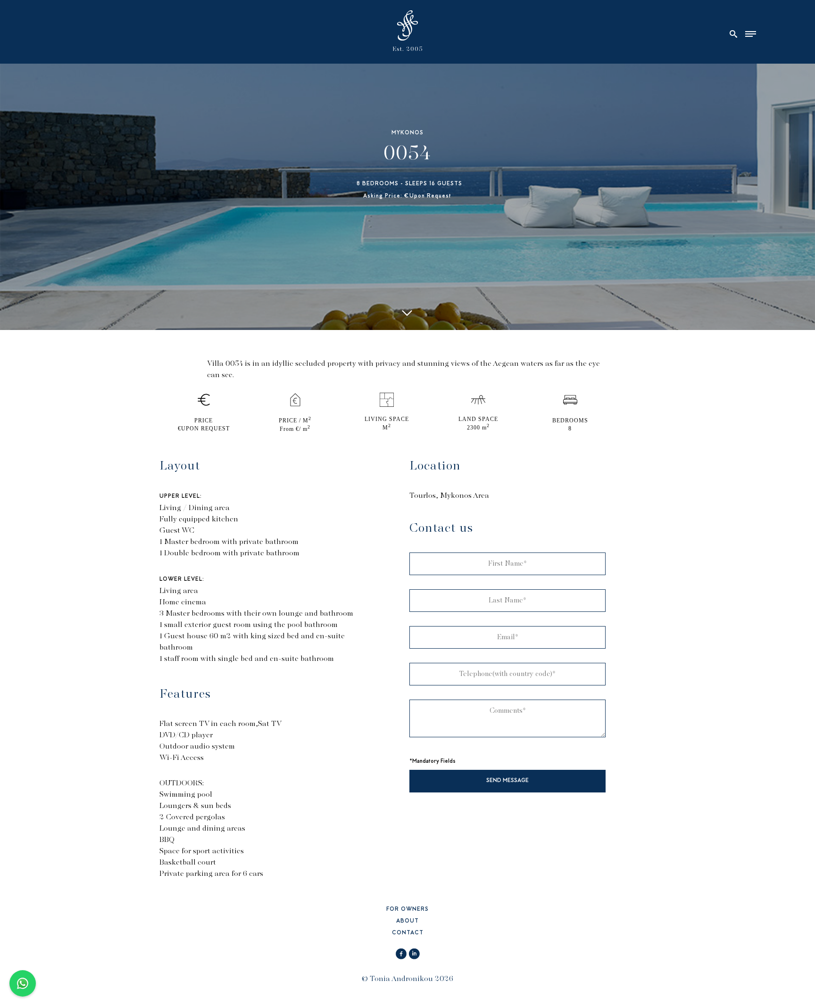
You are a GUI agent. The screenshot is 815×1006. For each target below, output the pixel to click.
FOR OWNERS (407, 909)
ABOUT (407, 921)
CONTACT (408, 933)
